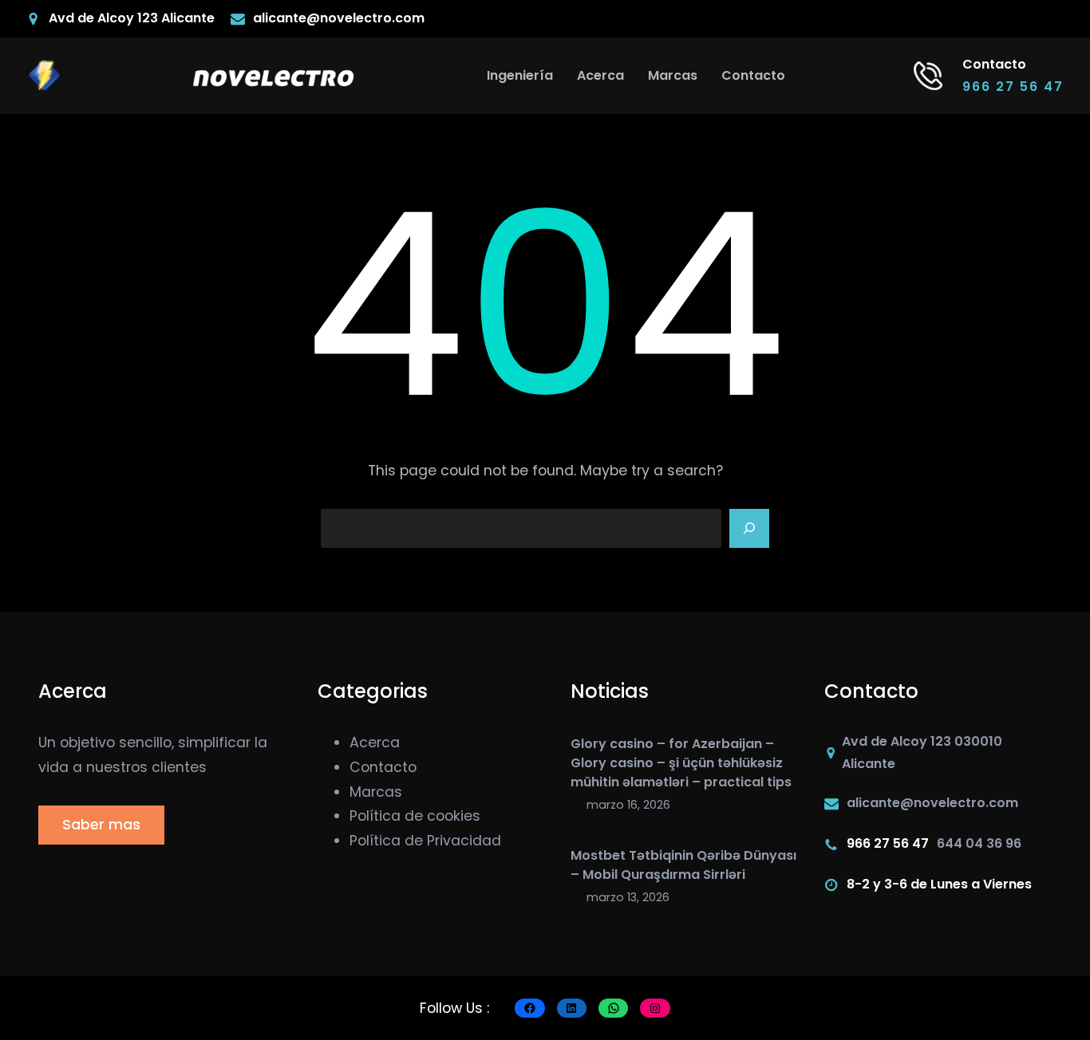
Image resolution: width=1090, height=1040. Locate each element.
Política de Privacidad (425, 840)
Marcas (376, 792)
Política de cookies (415, 815)
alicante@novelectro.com (339, 18)
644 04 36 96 (979, 843)
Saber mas (101, 824)
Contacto (383, 767)
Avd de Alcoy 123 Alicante (132, 18)
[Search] (749, 529)
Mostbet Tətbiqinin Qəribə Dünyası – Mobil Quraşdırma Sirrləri (683, 865)
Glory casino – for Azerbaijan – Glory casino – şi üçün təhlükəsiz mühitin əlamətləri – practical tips (681, 763)
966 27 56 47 (1013, 86)
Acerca (375, 742)
